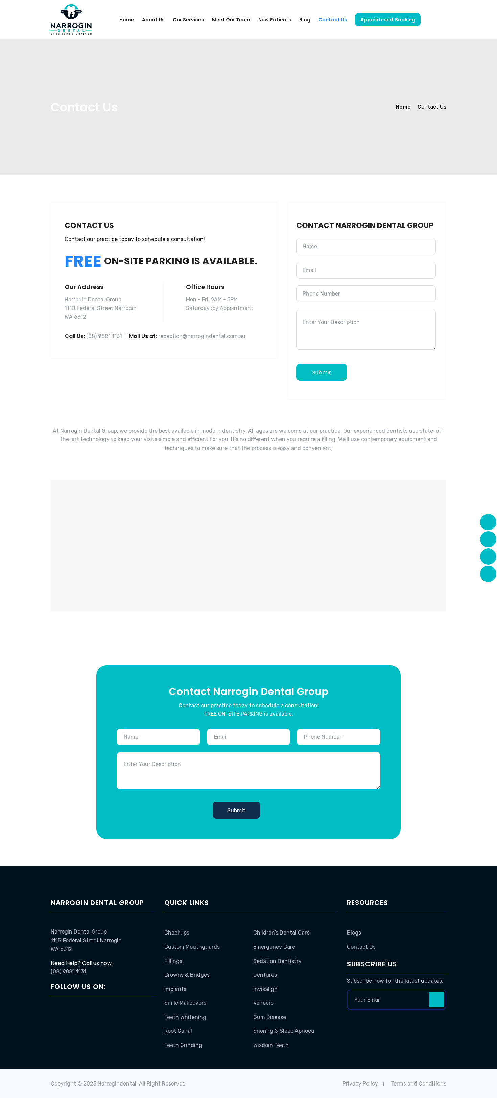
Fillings (173, 961)
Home (126, 19)
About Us (153, 19)
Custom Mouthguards (192, 947)
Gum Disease (269, 1017)
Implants (175, 989)
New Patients (274, 19)
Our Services (188, 19)
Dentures (265, 975)
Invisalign (265, 989)
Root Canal (178, 1031)
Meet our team (231, 19)
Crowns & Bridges (187, 975)
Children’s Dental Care (281, 932)
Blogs (354, 932)
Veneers (263, 1003)
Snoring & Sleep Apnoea (283, 1031)
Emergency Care (274, 947)
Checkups (176, 932)
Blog (304, 19)
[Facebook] (56, 1007)
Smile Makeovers (185, 1003)
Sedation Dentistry (277, 961)
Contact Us (332, 19)
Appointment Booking (387, 19)
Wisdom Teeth (271, 1045)
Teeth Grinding (183, 1045)
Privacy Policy (360, 1083)
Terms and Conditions (418, 1083)
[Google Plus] (66, 1007)
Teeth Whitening (185, 1017)
